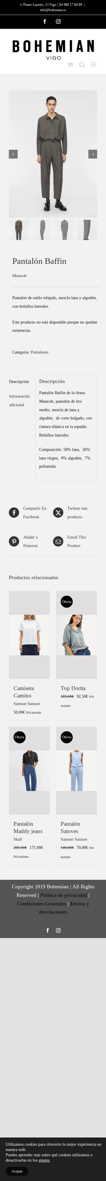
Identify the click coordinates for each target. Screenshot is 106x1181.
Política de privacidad (63, 895)
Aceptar (16, 1171)
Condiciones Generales (41, 904)
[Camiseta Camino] (29, 635)
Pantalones (39, 352)
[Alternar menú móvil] (94, 64)
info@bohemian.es (53, 10)
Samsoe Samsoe (27, 703)
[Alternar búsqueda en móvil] (82, 64)
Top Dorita (73, 688)
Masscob (19, 275)
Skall (18, 839)
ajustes (44, 1160)
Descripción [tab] (19, 381)
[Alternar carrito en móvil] (70, 64)
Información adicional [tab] (19, 400)
